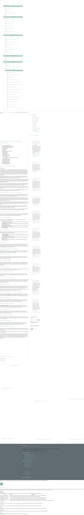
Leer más (36, 154)
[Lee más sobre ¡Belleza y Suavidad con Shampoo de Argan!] (51, 399)
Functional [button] (1, 501)
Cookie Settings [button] (2, 482)
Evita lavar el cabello (5, 158)
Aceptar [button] (5, 482)
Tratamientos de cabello (35, 131)
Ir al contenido (2, 0)
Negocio (33, 124)
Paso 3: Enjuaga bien (5, 153)
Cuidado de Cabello (2, 112)
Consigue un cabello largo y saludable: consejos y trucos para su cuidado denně (35, 281)
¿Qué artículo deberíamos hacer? (34, 325)
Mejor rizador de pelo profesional (10, 49)
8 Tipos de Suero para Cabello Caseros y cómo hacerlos (14, 74)
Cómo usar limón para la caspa (11, 94)
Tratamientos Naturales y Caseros (10, 68)
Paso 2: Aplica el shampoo (5, 152)
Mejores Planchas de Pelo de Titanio (10, 28)
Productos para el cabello (35, 129)
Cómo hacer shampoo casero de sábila (6, 387)
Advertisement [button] (2, 509)
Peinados (33, 126)
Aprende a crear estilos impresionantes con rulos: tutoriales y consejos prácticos (36, 300)
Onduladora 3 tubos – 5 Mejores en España (11, 39)
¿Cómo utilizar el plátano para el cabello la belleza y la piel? (14, 89)
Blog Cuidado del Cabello (8, 112)
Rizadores (4, 33)
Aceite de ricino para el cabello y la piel (12, 79)
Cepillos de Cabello (5, 4)
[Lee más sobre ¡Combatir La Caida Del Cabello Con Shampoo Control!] (52, 437)
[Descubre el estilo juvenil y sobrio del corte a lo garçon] (34, 195)
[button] (7, 4)
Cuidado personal (34, 120)
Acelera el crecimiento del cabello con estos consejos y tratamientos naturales (35, 247)
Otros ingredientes (4, 149)
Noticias (33, 125)
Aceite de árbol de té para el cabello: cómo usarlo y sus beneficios (15, 84)
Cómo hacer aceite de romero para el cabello (13, 101)
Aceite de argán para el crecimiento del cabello (13, 99)
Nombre (39, 319)
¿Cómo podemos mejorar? (33, 322)
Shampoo (13, 112)
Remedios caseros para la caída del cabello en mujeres (14, 96)
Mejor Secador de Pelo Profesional (10, 57)
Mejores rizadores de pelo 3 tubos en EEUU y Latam (30, 456)
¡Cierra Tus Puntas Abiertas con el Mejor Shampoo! (76, 439)
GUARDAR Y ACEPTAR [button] (2, 514)
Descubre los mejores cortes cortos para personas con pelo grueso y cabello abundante (36, 212)
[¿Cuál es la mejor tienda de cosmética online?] (34, 161)
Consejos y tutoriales (35, 117)
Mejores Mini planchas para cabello (10, 23)
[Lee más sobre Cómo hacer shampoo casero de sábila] (11, 386)
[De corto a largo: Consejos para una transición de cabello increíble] (34, 227)
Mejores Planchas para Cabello (28, 462)
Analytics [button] (1, 506)
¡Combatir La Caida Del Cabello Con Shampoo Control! (42, 439)
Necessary (2, 491)
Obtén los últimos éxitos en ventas (6, 163)
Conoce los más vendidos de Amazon (6, 145)
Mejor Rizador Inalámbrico (9, 51)
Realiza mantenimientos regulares (6, 162)
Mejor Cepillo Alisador (8, 10)
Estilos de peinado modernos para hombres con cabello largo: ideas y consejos (36, 179)
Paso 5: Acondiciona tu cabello (6, 155)
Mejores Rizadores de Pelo (27, 464)
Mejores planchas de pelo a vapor (10, 26)
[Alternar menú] (13, 6)
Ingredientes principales (5, 148)
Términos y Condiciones (27, 472)
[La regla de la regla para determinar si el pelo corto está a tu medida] (34, 262)
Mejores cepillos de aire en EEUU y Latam (29, 455)
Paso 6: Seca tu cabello (5, 156)
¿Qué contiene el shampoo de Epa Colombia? (7, 147)
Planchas (4, 15)
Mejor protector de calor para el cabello (10, 63)
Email (31, 321)
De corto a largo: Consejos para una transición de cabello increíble (36, 229)
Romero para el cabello (10, 77)
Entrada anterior (2, 360)
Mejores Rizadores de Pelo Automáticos (10, 44)
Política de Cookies (27, 471)
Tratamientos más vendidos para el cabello (11, 66)
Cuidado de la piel (34, 118)
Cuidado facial (34, 119)
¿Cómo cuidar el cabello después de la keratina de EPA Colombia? (11, 157)
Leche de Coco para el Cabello (11, 106)
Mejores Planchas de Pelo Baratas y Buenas (11, 21)
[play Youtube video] (14, 347)
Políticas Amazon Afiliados (28, 473)
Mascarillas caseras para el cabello (12, 72)
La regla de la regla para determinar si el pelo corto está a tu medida (36, 264)
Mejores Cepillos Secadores (27, 463)
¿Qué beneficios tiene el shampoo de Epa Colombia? (8, 146)
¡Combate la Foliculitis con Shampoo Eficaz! (7, 438)
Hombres (33, 123)
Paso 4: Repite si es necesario (6, 154)
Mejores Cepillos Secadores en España (29, 454)
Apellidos (39, 320)
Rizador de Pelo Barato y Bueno (28, 458)
